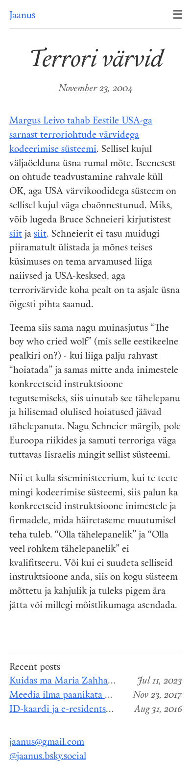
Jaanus (22, 16)
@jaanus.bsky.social (47, 756)
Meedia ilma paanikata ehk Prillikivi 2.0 (91, 695)
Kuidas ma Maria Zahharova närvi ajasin (92, 681)
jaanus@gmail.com (46, 742)
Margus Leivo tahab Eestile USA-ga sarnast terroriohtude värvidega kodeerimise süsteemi (80, 135)
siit (15, 234)
